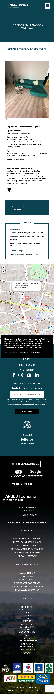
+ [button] (3, 267)
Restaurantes (27, 576)
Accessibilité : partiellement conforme (27, 522)
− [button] (3, 271)
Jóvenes (27, 652)
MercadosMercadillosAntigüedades (27, 647)
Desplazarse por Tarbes (27, 583)
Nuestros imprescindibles (27, 542)
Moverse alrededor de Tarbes (27, 586)
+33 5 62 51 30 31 (29, 515)
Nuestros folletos (38, 691)
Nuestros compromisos (18, 691)
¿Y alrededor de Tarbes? (27, 552)
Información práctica (27, 589)
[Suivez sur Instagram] (20, 375)
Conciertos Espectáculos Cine (27, 610)
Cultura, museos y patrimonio (27, 549)
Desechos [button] (35, 352)
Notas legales (18, 688)
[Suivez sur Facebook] (13, 375)
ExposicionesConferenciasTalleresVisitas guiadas (27, 628)
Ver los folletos (27, 444)
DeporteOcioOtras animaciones (27, 638)
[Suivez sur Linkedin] (37, 375)
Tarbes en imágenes (22, 484)
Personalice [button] (11, 352)
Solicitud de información (25, 464)
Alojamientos (27, 572)
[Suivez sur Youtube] (28, 375)
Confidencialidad (34, 688)
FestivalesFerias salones (27, 618)
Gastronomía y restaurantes (27, 538)
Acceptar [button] (24, 352)
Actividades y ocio (27, 545)
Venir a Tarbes (27, 579)
